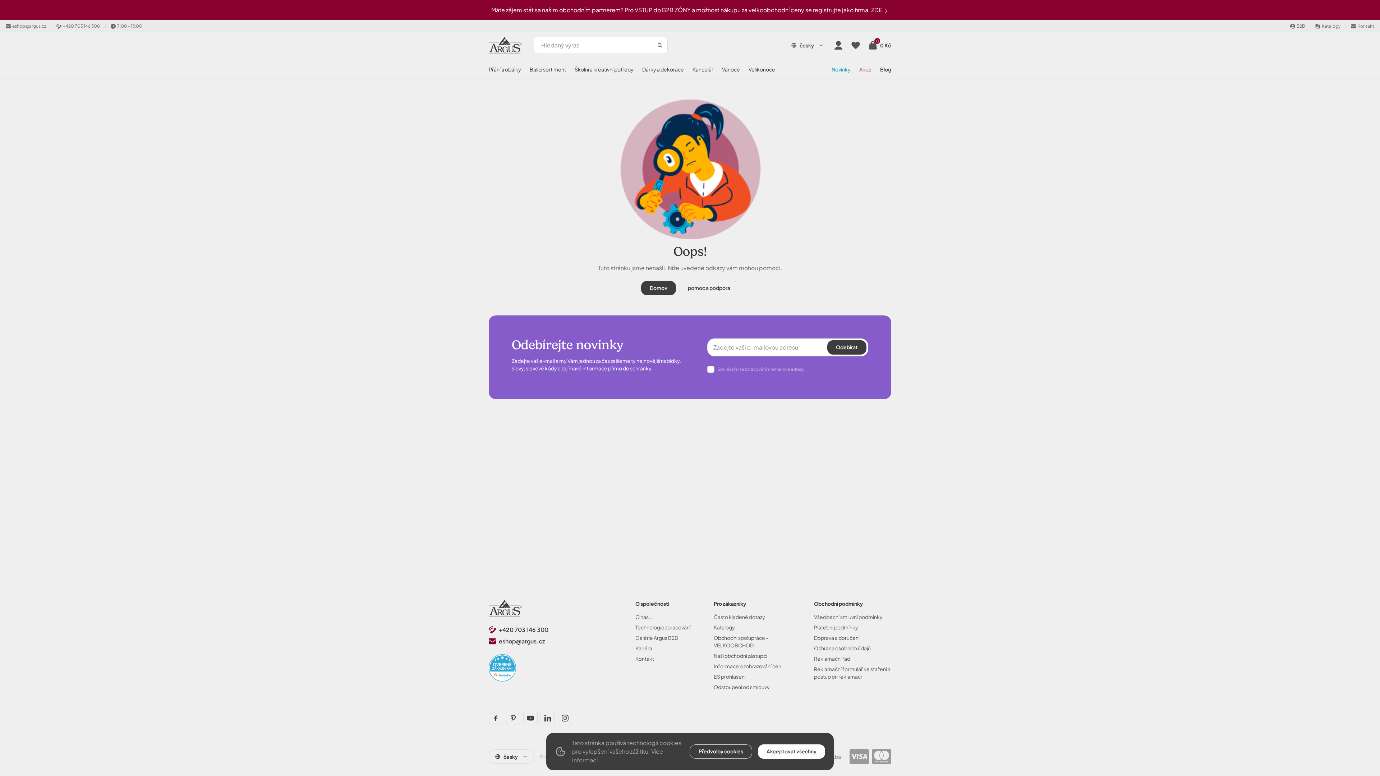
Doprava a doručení (837, 637)
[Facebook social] (496, 718)
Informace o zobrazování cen (747, 666)
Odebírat (847, 347)
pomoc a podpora (709, 288)
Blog (885, 69)
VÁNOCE (731, 69)
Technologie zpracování (663, 627)
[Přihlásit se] (838, 45)
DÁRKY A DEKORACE (663, 69)
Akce (865, 69)
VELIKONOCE (762, 69)
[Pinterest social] (513, 718)
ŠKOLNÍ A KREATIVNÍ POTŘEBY (604, 69)
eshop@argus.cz (522, 641)
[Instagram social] (565, 718)
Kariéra (643, 648)
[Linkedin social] (547, 718)
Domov (658, 288)
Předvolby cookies (721, 751)
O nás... (644, 617)
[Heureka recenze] (502, 668)
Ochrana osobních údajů (842, 648)
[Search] (660, 45)
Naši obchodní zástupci (740, 655)
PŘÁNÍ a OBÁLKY (505, 69)
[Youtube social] (530, 718)
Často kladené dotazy (739, 617)
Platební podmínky (836, 627)
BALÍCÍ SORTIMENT (548, 69)
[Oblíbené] (855, 45)
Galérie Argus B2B (656, 637)
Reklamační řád (832, 658)
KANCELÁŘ (703, 69)
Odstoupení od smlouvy (742, 687)
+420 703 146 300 (523, 629)
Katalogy (724, 627)
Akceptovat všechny (791, 751)
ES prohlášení (730, 676)
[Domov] (505, 608)
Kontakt (644, 658)
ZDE (877, 10)
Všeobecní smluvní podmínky (848, 617)
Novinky (841, 69)
